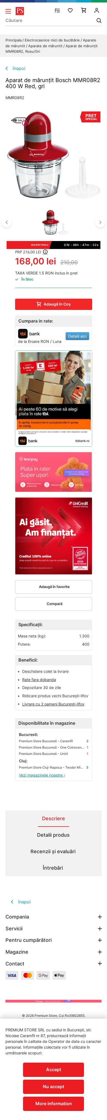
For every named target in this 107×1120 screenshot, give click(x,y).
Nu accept (53, 1086)
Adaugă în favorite (54, 586)
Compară (54, 603)
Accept (53, 1069)
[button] (7, 222)
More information (53, 1103)
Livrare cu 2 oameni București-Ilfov (53, 704)
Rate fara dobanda (39, 679)
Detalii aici (77, 336)
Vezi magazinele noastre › (42, 775)
